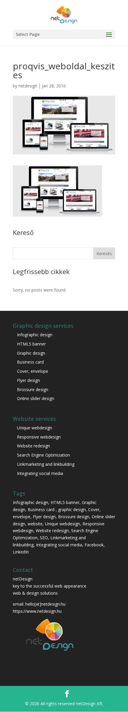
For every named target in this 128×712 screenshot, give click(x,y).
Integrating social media (40, 473)
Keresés (104, 253)
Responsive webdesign (39, 437)
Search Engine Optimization (43, 455)
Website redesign (33, 446)
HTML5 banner (31, 344)
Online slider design (35, 398)
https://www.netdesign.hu (37, 611)
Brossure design (32, 389)
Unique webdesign (34, 428)
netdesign (27, 86)
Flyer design (28, 380)
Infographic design (34, 334)
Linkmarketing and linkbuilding (45, 464)
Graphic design (31, 353)
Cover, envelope (33, 371)
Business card (30, 362)
